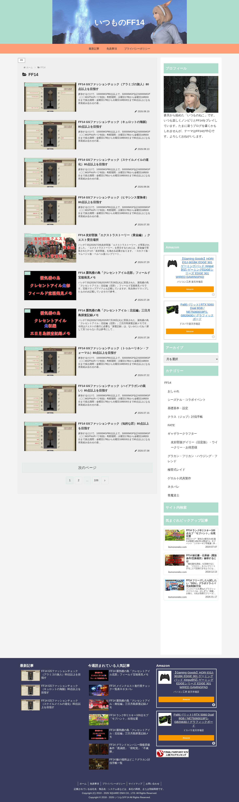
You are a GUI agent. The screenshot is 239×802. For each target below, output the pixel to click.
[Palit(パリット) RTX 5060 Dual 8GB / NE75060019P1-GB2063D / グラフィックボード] (172, 309)
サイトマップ (135, 783)
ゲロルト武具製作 (179, 478)
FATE (171, 425)
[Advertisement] (191, 190)
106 (96, 480)
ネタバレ (173, 486)
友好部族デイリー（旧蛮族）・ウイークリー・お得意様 (194, 445)
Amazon (189, 289)
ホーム (83, 783)
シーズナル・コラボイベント (187, 399)
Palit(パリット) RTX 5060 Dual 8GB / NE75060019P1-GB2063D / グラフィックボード (197, 312)
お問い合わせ (152, 783)
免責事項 (94, 783)
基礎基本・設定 (178, 408)
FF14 (167, 382)
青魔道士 (173, 495)
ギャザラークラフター (182, 433)
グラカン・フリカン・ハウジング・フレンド (192, 458)
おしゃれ (173, 391)
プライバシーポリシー (113, 783)
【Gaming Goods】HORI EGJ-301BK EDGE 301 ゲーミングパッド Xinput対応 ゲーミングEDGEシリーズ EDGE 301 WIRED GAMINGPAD (193, 680)
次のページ (87, 468)
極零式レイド (176, 469)
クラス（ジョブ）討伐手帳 (185, 416)
